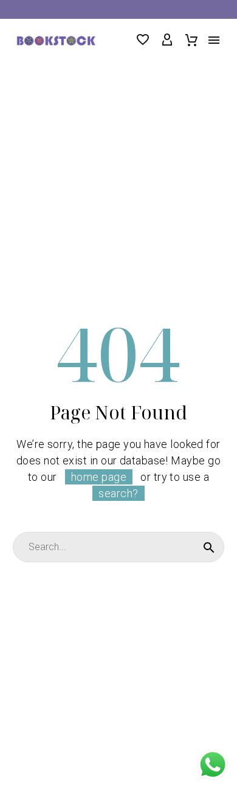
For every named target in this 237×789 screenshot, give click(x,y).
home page (98, 476)
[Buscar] (209, 547)
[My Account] (167, 40)
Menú (213, 40)
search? (118, 493)
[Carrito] (191, 40)
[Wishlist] (143, 40)
